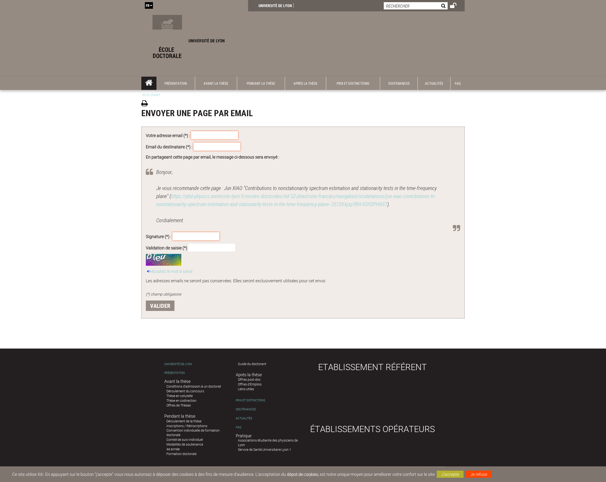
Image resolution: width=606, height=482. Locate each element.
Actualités (244, 418)
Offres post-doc (249, 379)
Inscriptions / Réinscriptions (186, 426)
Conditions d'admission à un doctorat (193, 386)
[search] (416, 5)
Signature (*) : (158, 236)
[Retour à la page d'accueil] (194, 38)
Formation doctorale (181, 453)
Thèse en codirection (181, 400)
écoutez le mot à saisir (172, 271)
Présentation (174, 373)
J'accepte (450, 474)
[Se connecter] (456, 6)
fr (147, 5)
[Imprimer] (146, 104)
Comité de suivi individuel (184, 439)
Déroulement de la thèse (183, 421)
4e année (173, 449)
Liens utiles (246, 389)
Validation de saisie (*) (166, 247)
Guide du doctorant (252, 364)
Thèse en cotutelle (179, 396)
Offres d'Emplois (250, 384)
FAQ (238, 427)
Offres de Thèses (178, 405)
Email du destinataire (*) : (169, 146)
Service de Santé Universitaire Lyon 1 (264, 449)
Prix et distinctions (250, 400)
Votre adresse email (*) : (168, 135)
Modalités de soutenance (184, 444)
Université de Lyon (275, 5)
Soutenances (246, 409)
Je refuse (478, 474)
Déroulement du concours (185, 391)
